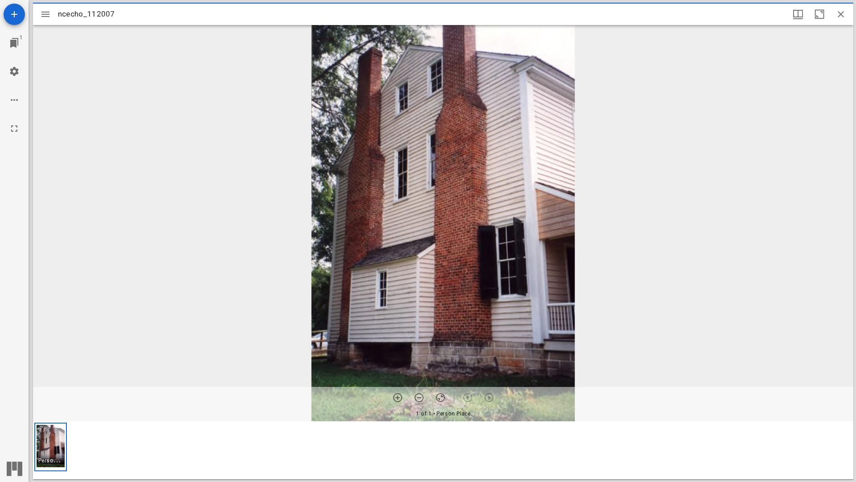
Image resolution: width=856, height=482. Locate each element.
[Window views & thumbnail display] (798, 14)
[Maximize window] (819, 14)
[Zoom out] (419, 397)
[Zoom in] (397, 397)
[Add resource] (14, 14)
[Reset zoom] (440, 397)
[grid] (443, 450)
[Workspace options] (14, 100)
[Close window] (841, 14)
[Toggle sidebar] (45, 14)
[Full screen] (14, 128)
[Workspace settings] (14, 71)
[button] (51, 447)
